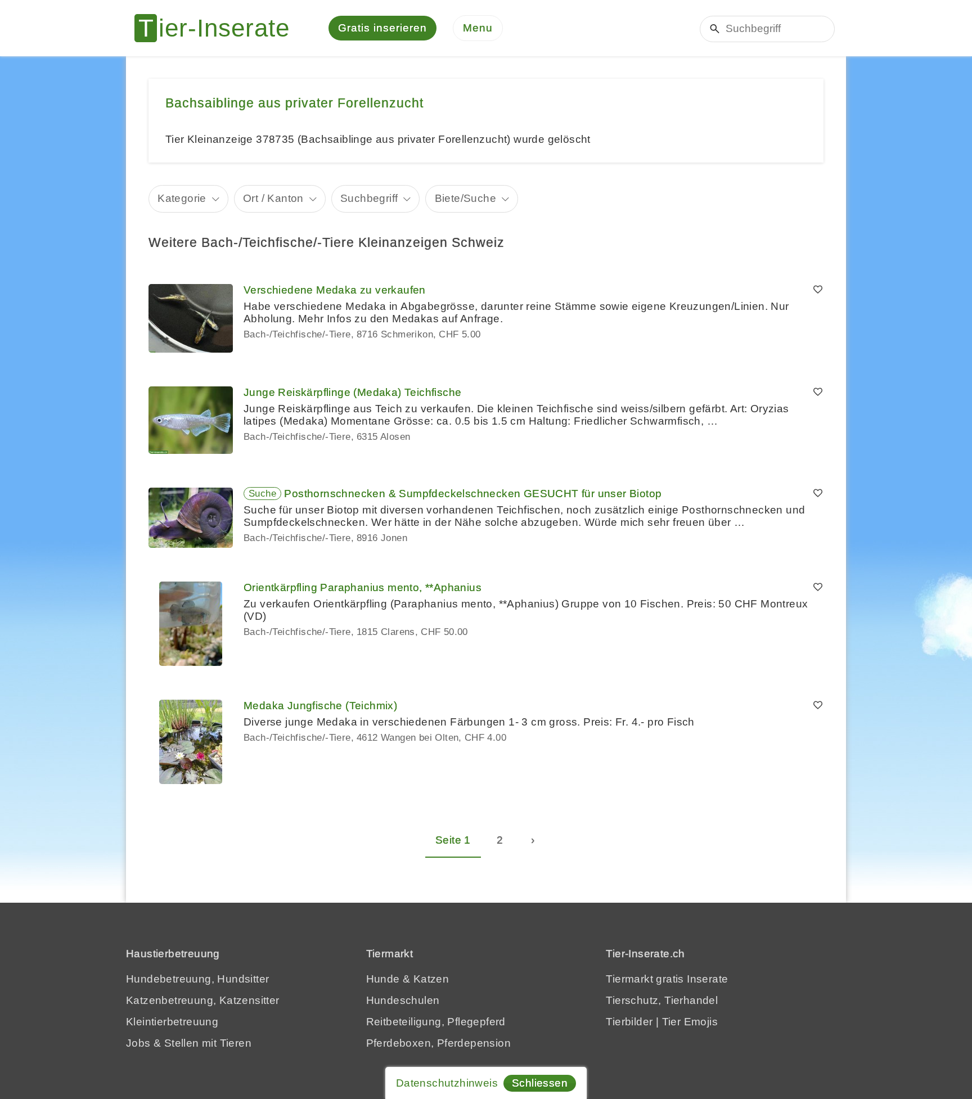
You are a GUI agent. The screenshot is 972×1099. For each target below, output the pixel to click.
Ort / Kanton (273, 198)
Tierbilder (629, 1022)
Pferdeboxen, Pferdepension (438, 1043)
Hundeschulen (403, 1000)
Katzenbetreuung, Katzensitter (203, 1000)
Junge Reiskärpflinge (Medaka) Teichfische (352, 392)
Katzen (431, 979)
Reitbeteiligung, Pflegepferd (436, 1022)
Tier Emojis (690, 1022)
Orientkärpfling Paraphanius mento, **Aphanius (363, 587)
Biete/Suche (465, 198)
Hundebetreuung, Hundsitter (197, 979)
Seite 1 (453, 840)
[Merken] (818, 290)
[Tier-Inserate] (218, 28)
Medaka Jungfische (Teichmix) (320, 705)
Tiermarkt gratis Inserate (667, 979)
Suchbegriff (369, 198)
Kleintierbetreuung (172, 1022)
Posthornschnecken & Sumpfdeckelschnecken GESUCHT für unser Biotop (473, 493)
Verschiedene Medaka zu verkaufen (335, 290)
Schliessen (540, 1083)
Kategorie (182, 198)
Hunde (383, 979)
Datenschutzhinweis (447, 1083)
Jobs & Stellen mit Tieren (188, 1043)
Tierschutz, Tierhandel (662, 1000)
